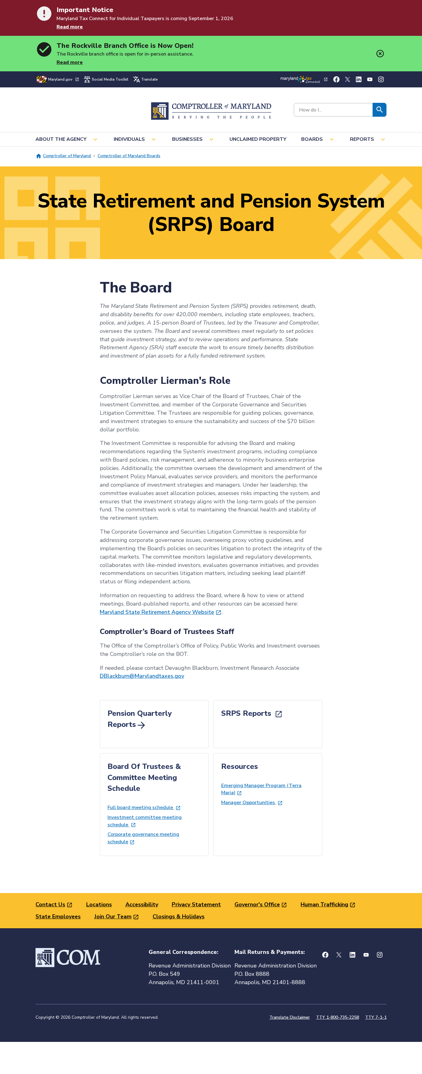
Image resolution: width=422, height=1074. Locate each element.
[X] (347, 79)
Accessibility (141, 904)
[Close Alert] (380, 54)
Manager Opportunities (248, 802)
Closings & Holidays (179, 916)
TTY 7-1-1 (375, 1017)
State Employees (58, 916)
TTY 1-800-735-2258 (337, 1017)
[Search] (379, 110)
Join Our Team (113, 916)
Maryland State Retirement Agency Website (157, 612)
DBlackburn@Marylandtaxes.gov (142, 676)
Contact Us (50, 904)
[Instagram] (380, 79)
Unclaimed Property (258, 139)
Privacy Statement (196, 904)
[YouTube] (369, 79)
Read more (70, 27)
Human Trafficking (324, 904)
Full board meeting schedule (141, 807)
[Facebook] (336, 79)
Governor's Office (257, 904)
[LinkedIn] (358, 79)
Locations (99, 904)
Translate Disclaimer (289, 1017)
